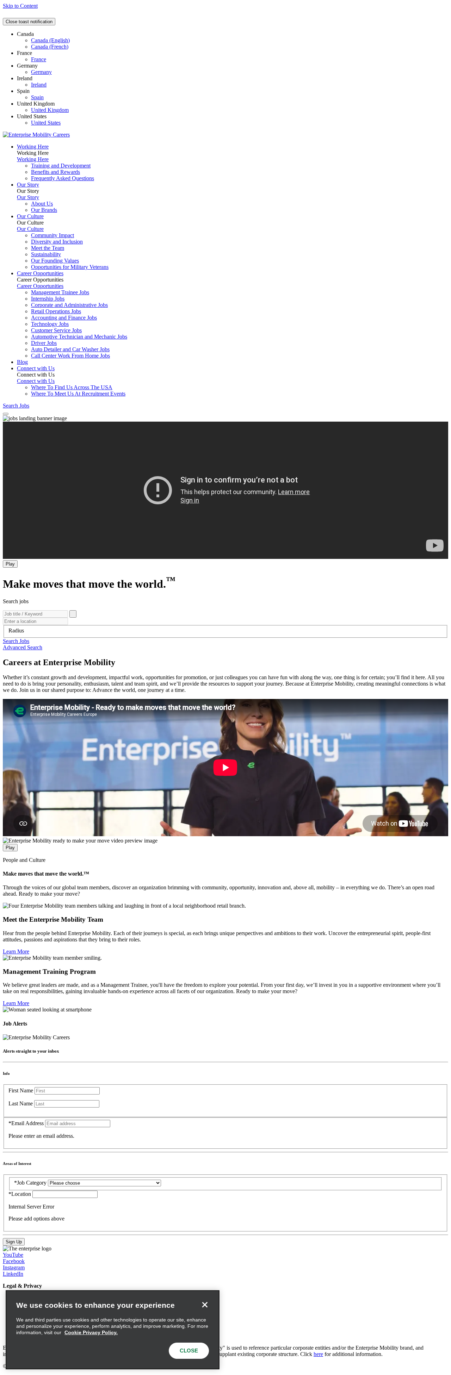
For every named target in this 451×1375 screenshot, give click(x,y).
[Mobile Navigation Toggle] (5, 414)
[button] (16, 641)
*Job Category (30, 1183)
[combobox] (225, 630)
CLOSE (189, 1351)
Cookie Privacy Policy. (91, 1332)
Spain (37, 97)
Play (10, 564)
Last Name (20, 1103)
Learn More (16, 951)
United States (46, 123)
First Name (20, 1090)
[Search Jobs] (72, 614)
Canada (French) (49, 47)
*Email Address (26, 1123)
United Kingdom (50, 110)
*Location (20, 1194)
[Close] (204, 1305)
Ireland (39, 85)
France (38, 59)
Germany (41, 72)
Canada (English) (50, 40)
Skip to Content (20, 6)
